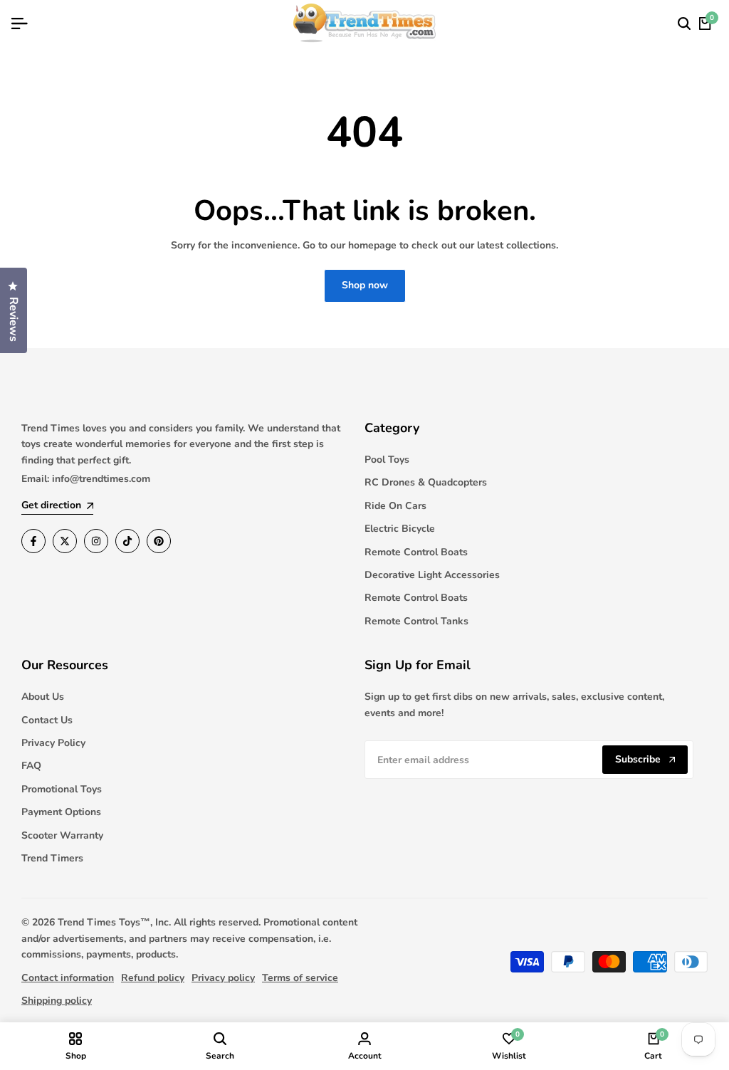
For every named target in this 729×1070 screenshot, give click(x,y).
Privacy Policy (53, 743)
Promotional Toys (61, 789)
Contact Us (47, 720)
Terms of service (300, 978)
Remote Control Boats (416, 552)
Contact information (67, 978)
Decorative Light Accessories (432, 575)
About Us (42, 696)
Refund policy (152, 978)
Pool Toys (386, 459)
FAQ (31, 765)
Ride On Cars (395, 506)
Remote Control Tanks (416, 621)
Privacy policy (223, 978)
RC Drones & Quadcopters (425, 482)
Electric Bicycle (399, 528)
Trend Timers (52, 858)
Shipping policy (56, 1000)
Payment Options (61, 812)
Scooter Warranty (62, 835)
